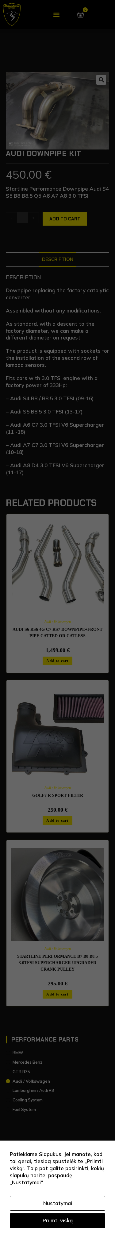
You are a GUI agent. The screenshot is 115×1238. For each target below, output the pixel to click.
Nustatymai (57, 1203)
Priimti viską (58, 1220)
